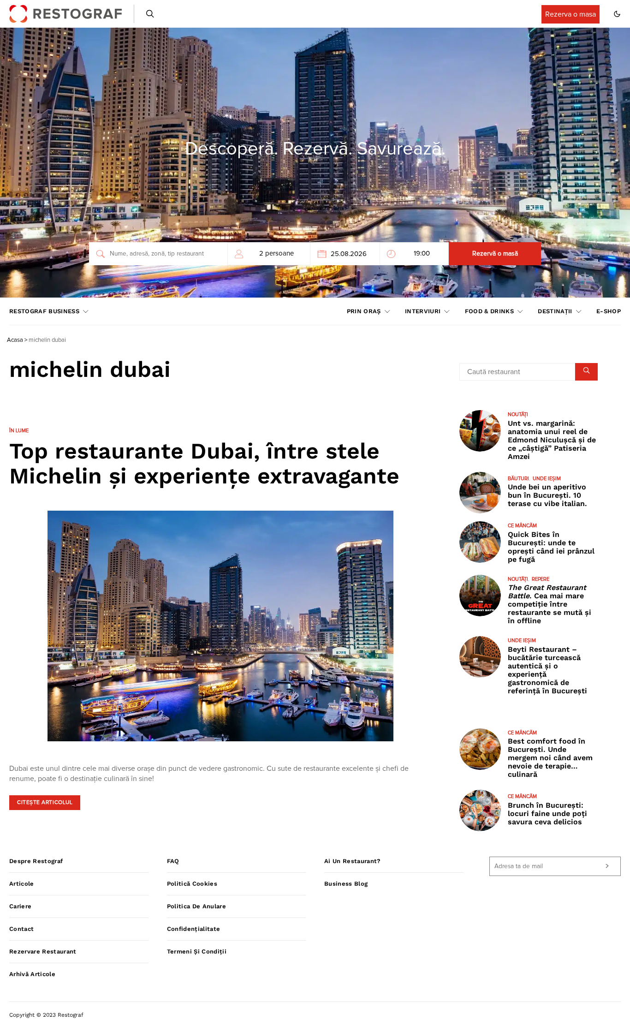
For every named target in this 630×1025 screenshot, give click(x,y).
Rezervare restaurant (43, 951)
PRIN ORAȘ (364, 311)
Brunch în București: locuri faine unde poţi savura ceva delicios (547, 813)
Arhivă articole (32, 974)
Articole (21, 883)
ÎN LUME (19, 430)
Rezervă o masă (495, 253)
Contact (21, 928)
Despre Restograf (36, 861)
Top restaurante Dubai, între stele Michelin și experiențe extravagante (204, 463)
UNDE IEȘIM (547, 478)
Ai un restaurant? (352, 861)
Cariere (20, 906)
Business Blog (346, 883)
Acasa (15, 340)
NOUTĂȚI (518, 414)
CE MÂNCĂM (522, 525)
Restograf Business (44, 311)
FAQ (173, 861)
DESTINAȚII (555, 311)
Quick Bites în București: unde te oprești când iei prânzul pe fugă (551, 547)
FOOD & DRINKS (489, 311)
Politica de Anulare (196, 906)
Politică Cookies (192, 883)
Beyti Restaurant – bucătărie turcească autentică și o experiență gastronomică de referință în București (547, 670)
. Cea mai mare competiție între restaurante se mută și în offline (549, 604)
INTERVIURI (422, 311)
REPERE (540, 579)
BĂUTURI (518, 478)
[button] (617, 14)
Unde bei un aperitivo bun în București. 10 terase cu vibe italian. (547, 495)
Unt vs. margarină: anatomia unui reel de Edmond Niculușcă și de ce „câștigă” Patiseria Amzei (552, 440)
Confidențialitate (193, 928)
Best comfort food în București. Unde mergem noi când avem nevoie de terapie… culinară (550, 758)
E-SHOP (608, 311)
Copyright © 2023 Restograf (46, 1015)
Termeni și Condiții (196, 951)
